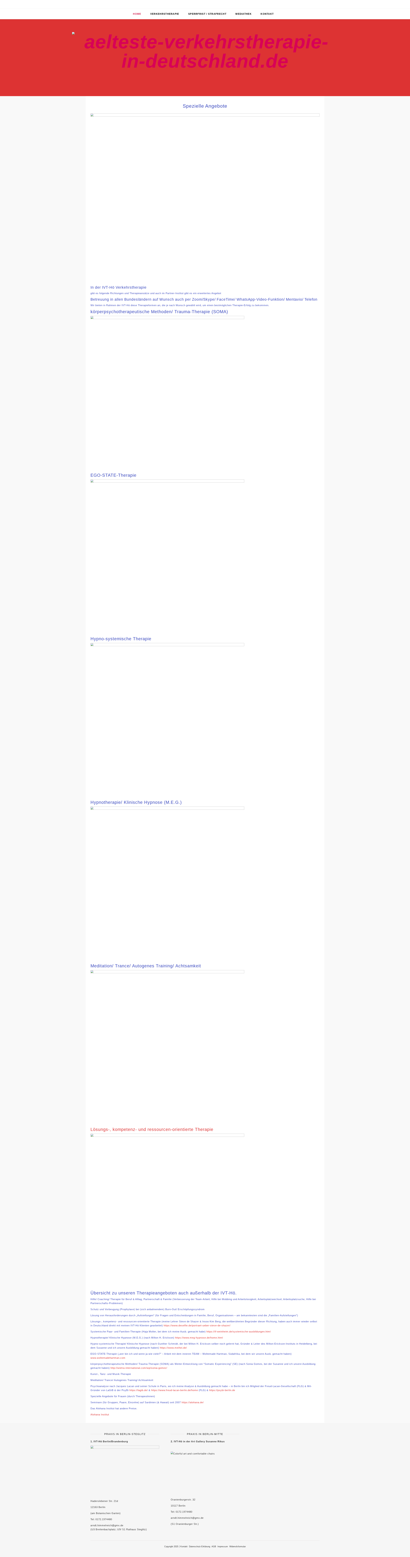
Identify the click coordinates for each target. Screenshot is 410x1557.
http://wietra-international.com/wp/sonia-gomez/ (139, 1368)
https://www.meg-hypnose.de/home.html (199, 1337)
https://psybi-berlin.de (222, 1390)
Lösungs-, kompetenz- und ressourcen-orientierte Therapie (151, 1129)
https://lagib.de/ (138, 1390)
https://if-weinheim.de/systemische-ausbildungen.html (238, 1331)
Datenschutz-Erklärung (199, 1546)
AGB (214, 1546)
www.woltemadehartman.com (107, 1357)
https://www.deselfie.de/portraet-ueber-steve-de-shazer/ (197, 1325)
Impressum (222, 1546)
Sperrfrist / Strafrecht (207, 13)
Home (137, 13)
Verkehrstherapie (164, 13)
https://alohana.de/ (193, 1402)
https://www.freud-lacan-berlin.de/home (174, 1390)
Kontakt (267, 13)
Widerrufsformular (237, 1546)
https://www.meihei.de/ (173, 1347)
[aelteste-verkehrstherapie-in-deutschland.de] (205, 57)
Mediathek (243, 13)
